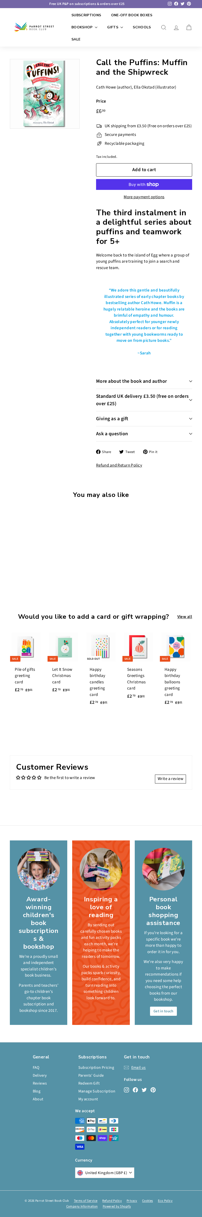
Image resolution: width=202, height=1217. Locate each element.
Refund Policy (112, 1201)
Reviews (40, 1083)
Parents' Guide (91, 1075)
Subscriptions (86, 15)
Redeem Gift (89, 1083)
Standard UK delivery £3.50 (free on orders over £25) (142, 400)
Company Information (82, 1206)
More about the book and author (131, 381)
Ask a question (112, 433)
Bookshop (82, 27)
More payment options (144, 197)
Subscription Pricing (96, 1067)
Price (101, 101)
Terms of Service (86, 1201)
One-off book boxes (131, 15)
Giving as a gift (112, 418)
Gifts (113, 27)
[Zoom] (44, 93)
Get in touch (163, 1011)
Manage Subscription (97, 1091)
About (38, 1099)
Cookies (147, 1201)
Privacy (132, 1201)
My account (88, 1099)
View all (184, 617)
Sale (75, 39)
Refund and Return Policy (119, 465)
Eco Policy (165, 1201)
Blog (37, 1091)
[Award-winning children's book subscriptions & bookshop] (38, 869)
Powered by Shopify (117, 1206)
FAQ (36, 1067)
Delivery (40, 1075)
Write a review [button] (170, 779)
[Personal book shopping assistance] (163, 869)
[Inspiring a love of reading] (101, 869)
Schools (142, 27)
